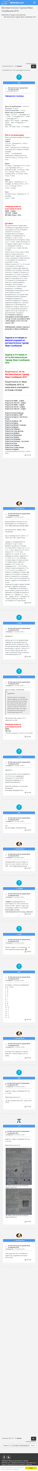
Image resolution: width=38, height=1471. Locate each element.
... (14, 66)
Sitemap (26, 1461)
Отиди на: (6, 1445)
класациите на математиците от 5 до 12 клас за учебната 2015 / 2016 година (17, 319)
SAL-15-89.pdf (11, 1100)
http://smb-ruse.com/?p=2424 (18, 526)
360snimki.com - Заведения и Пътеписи (13, 1463)
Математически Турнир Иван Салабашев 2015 (18, 88)
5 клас (11, 390)
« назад (27, 63)
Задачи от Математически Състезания (13, 1464)
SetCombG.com (30, 1463)
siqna (20, 757)
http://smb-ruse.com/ (20, 866)
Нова (20, 623)
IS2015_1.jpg (11, 1185)
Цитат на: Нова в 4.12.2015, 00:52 (14, 690)
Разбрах (31, 1468)
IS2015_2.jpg (11, 1215)
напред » (33, 63)
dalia (20, 934)
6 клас (19, 390)
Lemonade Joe (20, 508)
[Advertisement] (19, 41)
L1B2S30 (19, 888)
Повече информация (14, 1469)
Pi (20, 1126)
